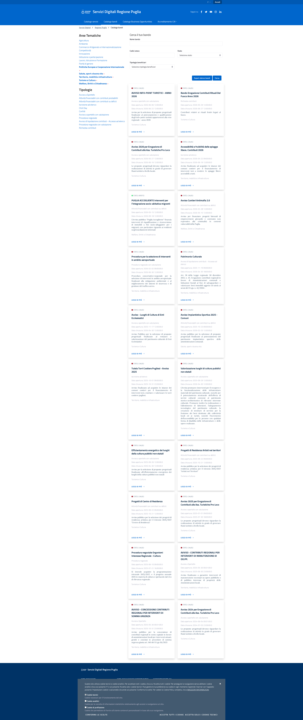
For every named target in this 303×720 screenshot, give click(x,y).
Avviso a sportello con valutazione (94, 114)
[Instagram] (214, 11)
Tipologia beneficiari (138, 62)
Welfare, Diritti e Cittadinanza (93, 83)
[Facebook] (200, 11)
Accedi (217, 2)
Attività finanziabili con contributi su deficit (98, 101)
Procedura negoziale (88, 118)
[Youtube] (210, 11)
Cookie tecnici (92, 694)
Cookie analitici (93, 701)
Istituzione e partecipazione (91, 57)
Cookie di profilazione (95, 707)
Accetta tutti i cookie (172, 714)
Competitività (85, 50)
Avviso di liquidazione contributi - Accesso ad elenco (102, 121)
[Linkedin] (219, 11)
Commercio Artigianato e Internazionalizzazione (100, 47)
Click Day (83, 108)
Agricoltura (84, 40)
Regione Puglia (101, 27)
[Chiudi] (220, 683)
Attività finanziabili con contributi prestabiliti (98, 98)
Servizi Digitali (85, 27)
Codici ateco (134, 50)
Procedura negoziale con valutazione (95, 124)
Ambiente (83, 43)
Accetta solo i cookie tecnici (201, 714)
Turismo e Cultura (87, 80)
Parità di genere (86, 63)
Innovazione (84, 53)
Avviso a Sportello (87, 94)
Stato (180, 50)
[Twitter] (205, 11)
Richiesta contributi (87, 127)
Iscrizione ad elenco (87, 104)
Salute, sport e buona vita (91, 73)
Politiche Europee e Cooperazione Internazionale (101, 67)
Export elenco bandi (202, 78)
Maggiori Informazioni (198, 689)
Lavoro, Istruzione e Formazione (93, 60)
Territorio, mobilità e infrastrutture (95, 77)
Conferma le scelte (96, 714)
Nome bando (135, 39)
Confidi (82, 111)
